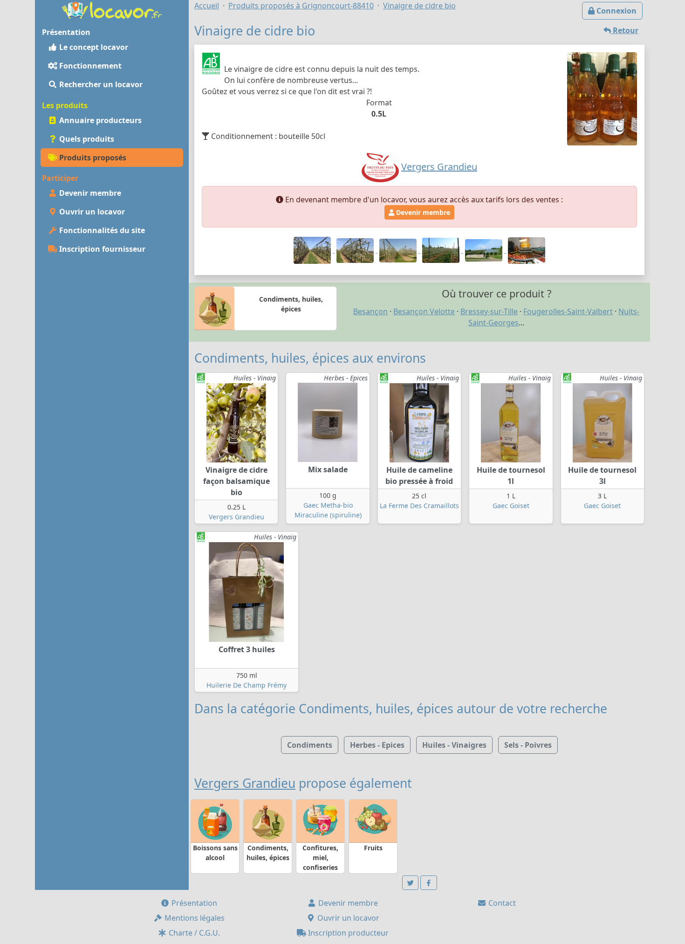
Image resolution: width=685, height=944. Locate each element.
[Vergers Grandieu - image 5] (484, 250)
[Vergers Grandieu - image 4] (441, 250)
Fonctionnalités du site (101, 230)
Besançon (370, 311)
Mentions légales (194, 918)
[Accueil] (112, 9)
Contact (501, 903)
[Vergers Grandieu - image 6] (526, 250)
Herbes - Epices (377, 745)
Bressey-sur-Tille (489, 311)
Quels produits (85, 139)
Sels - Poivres (528, 745)
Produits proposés (91, 157)
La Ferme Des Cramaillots (419, 505)
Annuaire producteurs (99, 120)
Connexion (616, 11)
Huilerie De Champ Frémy (246, 685)
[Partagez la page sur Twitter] (410, 882)
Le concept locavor (92, 47)
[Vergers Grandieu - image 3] (398, 250)
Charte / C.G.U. (193, 933)
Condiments (309, 745)
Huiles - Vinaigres (454, 745)
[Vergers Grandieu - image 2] (356, 250)
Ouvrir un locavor (91, 212)
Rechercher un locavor (100, 84)
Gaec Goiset (511, 505)
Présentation (193, 903)
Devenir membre (89, 193)
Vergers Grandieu (236, 516)
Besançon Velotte (424, 311)
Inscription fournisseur (101, 249)
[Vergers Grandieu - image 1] (313, 250)
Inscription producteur (347, 933)
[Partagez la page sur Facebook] (428, 882)
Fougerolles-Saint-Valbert (568, 311)
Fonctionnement (89, 66)
